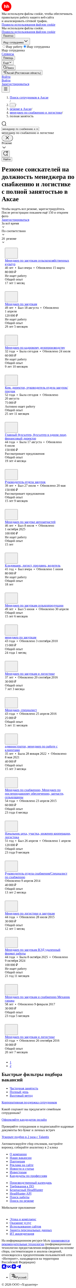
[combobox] (20, 129)
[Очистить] (7, 138)
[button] (6, 77)
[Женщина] (11, 340)
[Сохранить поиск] (6, 154)
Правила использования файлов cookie (28, 32)
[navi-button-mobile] (6, 89)
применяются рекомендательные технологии (36, 1242)
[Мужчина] (11, 253)
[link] (8, 67)
